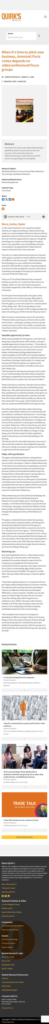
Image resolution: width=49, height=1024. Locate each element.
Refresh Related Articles (25, 837)
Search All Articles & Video (12, 912)
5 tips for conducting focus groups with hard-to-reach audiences (24, 724)
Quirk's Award (7, 947)
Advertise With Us (8, 892)
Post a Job (6, 961)
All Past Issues (7, 908)
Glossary (5, 978)
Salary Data (6, 986)
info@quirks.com (7, 1008)
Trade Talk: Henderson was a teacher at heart (21, 820)
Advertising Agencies (10, 182)
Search (10, 33)
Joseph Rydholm (12, 77)
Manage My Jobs (8, 964)
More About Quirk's (9, 884)
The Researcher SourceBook (12, 926)
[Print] (3, 208)
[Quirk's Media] (11, 17)
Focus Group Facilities (10, 930)
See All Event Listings (10, 939)
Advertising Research (10, 171)
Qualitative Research (22, 174)
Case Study (6, 190)
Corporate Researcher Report (13, 982)
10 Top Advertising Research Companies (19, 677)
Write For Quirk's (8, 916)
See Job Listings (8, 957)
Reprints (10, 1022)
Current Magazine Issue (11, 904)
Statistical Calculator (9, 990)
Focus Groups (7, 174)
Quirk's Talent (7, 968)
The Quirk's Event (8, 888)
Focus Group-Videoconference (31, 171)
